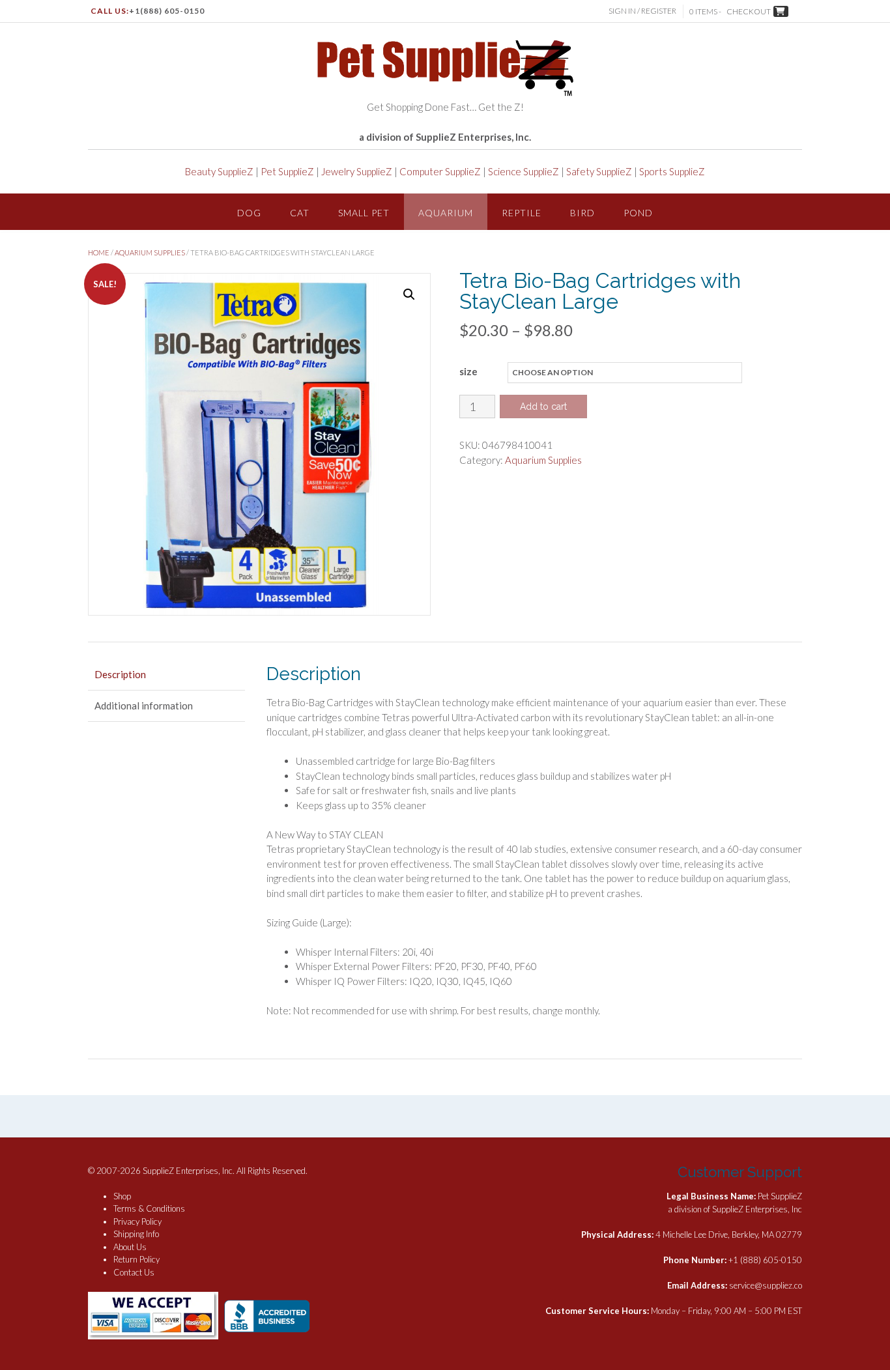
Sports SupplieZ (672, 171)
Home (98, 252)
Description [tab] (120, 674)
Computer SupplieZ (440, 171)
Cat (299, 212)
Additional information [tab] (143, 705)
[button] (409, 294)
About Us (130, 1247)
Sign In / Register (642, 11)
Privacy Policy (137, 1221)
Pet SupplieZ (287, 171)
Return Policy (136, 1259)
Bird (582, 212)
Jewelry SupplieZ (356, 171)
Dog (249, 212)
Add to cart (543, 406)
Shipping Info (136, 1234)
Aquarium (445, 212)
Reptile (521, 212)
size (468, 371)
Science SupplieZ (523, 171)
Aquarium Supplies (150, 252)
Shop (122, 1196)
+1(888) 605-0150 (167, 11)
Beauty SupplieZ (219, 171)
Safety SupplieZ (599, 171)
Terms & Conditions (149, 1208)
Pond (638, 212)
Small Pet (364, 212)
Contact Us (133, 1272)
